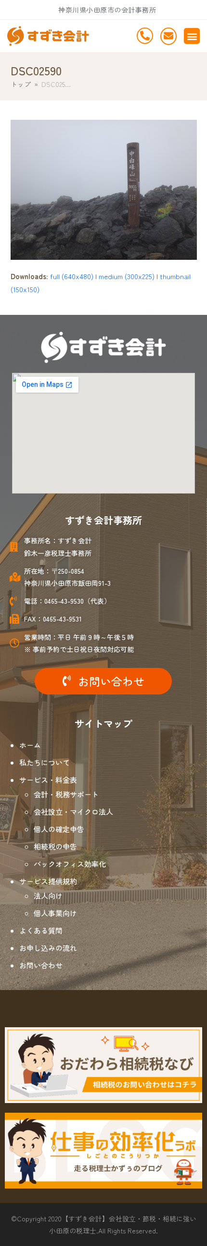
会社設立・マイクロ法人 (73, 812)
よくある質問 (41, 930)
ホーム (30, 745)
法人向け (48, 896)
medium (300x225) (127, 276)
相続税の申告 (55, 846)
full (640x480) (71, 276)
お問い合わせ (41, 965)
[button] (192, 36)
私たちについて (44, 762)
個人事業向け (55, 913)
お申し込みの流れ (48, 948)
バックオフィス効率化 (70, 864)
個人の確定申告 (59, 829)
